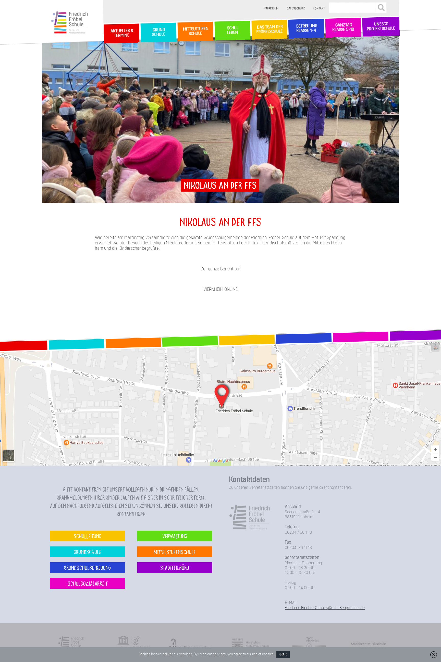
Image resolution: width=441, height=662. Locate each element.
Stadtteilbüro (174, 567)
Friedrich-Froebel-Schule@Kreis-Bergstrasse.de (325, 608)
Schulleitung (87, 535)
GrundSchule (158, 32)
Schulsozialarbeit (87, 583)
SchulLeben (232, 30)
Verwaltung (174, 535)
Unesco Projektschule (381, 27)
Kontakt (319, 8)
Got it (283, 654)
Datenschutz (296, 8)
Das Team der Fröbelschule (269, 30)
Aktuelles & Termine (121, 33)
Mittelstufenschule (175, 551)
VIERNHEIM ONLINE (220, 289)
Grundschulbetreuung (87, 567)
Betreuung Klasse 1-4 (306, 28)
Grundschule (87, 551)
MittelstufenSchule (195, 31)
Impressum (271, 8)
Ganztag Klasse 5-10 (343, 28)
